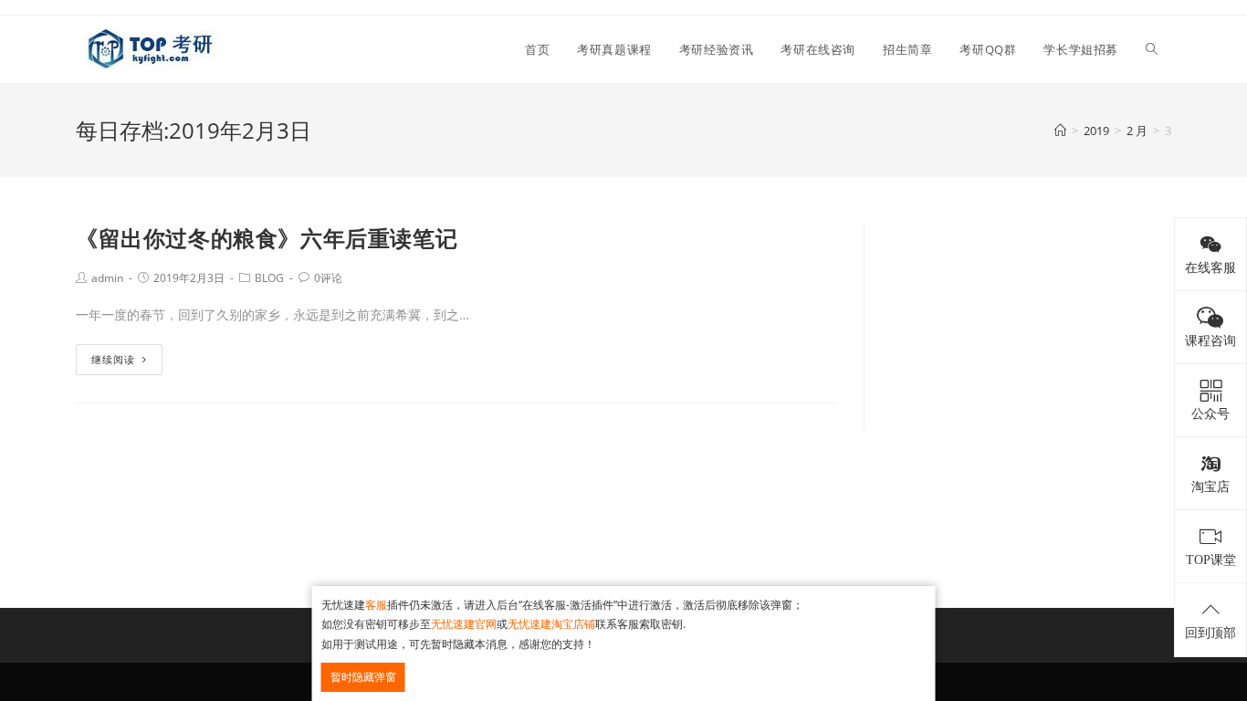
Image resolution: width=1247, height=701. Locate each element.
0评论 (328, 278)
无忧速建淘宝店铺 (551, 624)
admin (107, 278)
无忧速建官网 (464, 624)
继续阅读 (113, 359)
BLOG (269, 278)
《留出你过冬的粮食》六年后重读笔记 (266, 238)
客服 (376, 604)
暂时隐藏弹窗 (363, 677)
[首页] (1060, 130)
